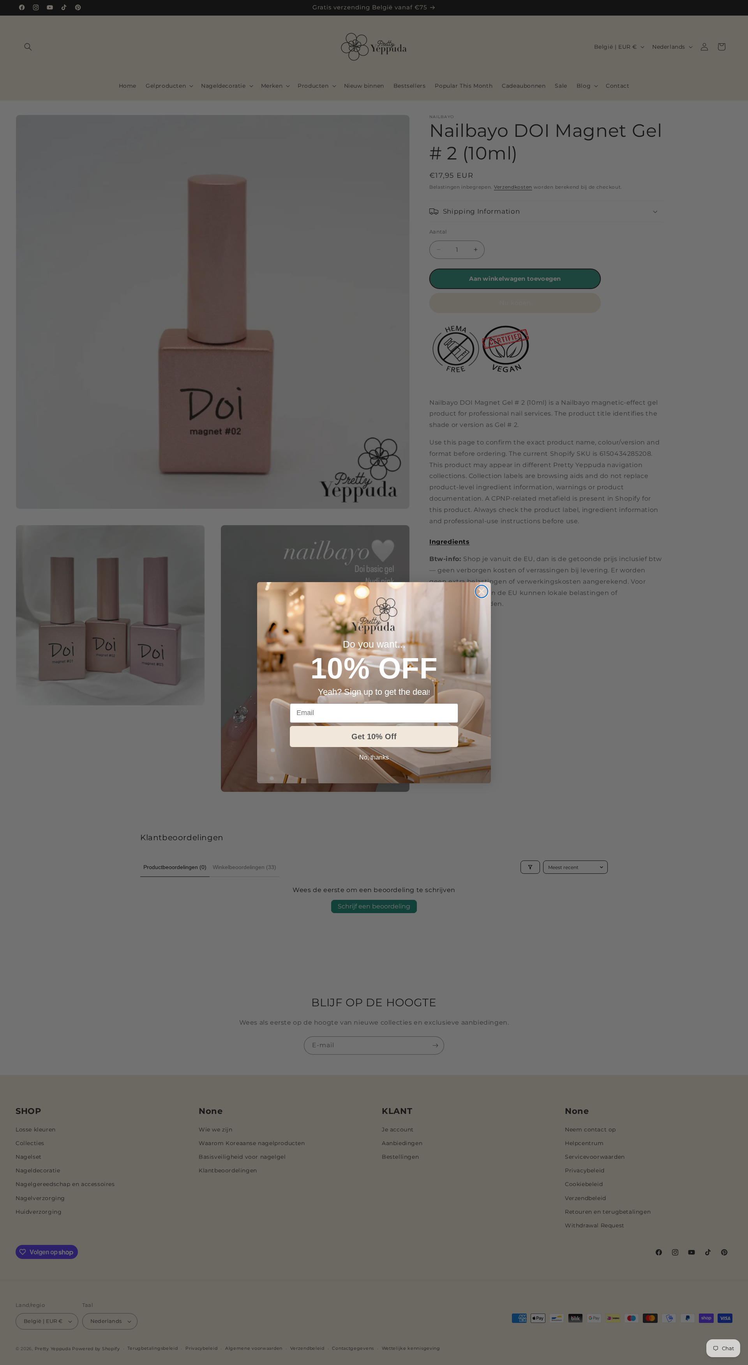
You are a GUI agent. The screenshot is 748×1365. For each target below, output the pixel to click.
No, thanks (374, 757)
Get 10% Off (374, 736)
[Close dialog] (481, 591)
